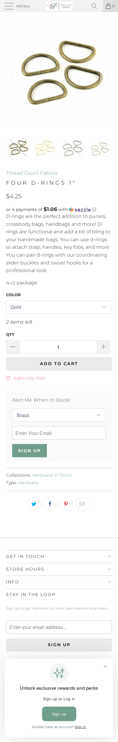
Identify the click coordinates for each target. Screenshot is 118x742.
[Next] (106, 74)
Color (13, 294)
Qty (10, 334)
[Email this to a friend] (82, 503)
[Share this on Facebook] (50, 503)
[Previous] (12, 74)
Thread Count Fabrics (31, 173)
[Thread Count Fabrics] (59, 6)
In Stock (63, 475)
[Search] (96, 6)
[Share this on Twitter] (34, 503)
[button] (59, 209)
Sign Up (29, 450)
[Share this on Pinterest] (66, 503)
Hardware (42, 475)
